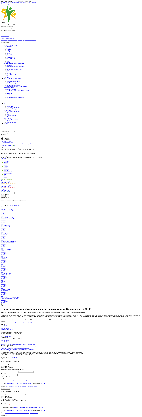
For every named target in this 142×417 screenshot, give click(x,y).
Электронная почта (6, 376)
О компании (10, 106)
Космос (8, 50)
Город (2, 374)
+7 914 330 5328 (5, 36)
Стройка (9, 51)
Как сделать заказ (11, 115)
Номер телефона (5, 378)
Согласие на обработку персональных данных (12, 350)
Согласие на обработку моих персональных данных (18, 383)
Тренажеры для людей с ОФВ (14, 81)
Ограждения (10, 95)
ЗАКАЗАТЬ (3, 415)
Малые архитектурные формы (8, 181)
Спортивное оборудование (7, 185)
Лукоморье (9, 46)
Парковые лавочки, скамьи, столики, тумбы (18, 90)
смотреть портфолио (6, 336)
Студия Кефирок (14, 357)
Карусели (9, 73)
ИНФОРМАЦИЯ (8, 110)
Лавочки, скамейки (11, 89)
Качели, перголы (11, 91)
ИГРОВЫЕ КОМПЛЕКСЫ (10, 45)
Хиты (5, 103)
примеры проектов (5, 202)
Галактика (9, 54)
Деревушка (9, 47)
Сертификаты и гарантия (13, 107)
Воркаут (9, 82)
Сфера (8, 53)
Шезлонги (9, 93)
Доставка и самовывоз (12, 112)
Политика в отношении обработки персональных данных (15, 348)
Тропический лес (11, 57)
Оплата (9, 114)
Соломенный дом (11, 58)
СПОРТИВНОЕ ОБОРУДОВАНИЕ (13, 78)
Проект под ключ (11, 116)
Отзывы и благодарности (13, 108)
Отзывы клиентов (11, 122)
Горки (8, 70)
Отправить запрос (5, 4)
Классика (9, 55)
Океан (8, 62)
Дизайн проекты (11, 120)
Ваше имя (3, 373)
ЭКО (8, 77)
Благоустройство (5, 189)
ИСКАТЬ (3, 134)
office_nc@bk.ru (5, 325)
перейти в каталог (5, 182)
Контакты (6, 123)
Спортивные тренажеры (13, 79)
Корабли (9, 61)
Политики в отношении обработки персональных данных (28, 380)
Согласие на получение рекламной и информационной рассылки (21, 386)
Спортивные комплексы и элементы (16, 66)
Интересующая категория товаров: (9, 371)
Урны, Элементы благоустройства (15, 97)
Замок (8, 59)
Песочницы (9, 65)
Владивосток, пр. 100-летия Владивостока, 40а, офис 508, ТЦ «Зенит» (18, 322)
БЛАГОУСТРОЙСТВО (9, 87)
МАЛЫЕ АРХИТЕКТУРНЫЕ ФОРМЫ (14, 63)
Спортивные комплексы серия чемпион (17, 86)
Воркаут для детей (11, 83)
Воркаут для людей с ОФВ (13, 85)
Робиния (9, 49)
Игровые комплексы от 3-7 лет (14, 69)
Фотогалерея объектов (12, 119)
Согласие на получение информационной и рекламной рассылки (17, 349)
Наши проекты (7, 118)
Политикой (43, 383)
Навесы (8, 94)
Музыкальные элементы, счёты (14, 75)
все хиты (14, 205)
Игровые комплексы (6, 158)
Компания (6, 104)
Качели (8, 71)
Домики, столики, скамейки (14, 67)
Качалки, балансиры (12, 74)
